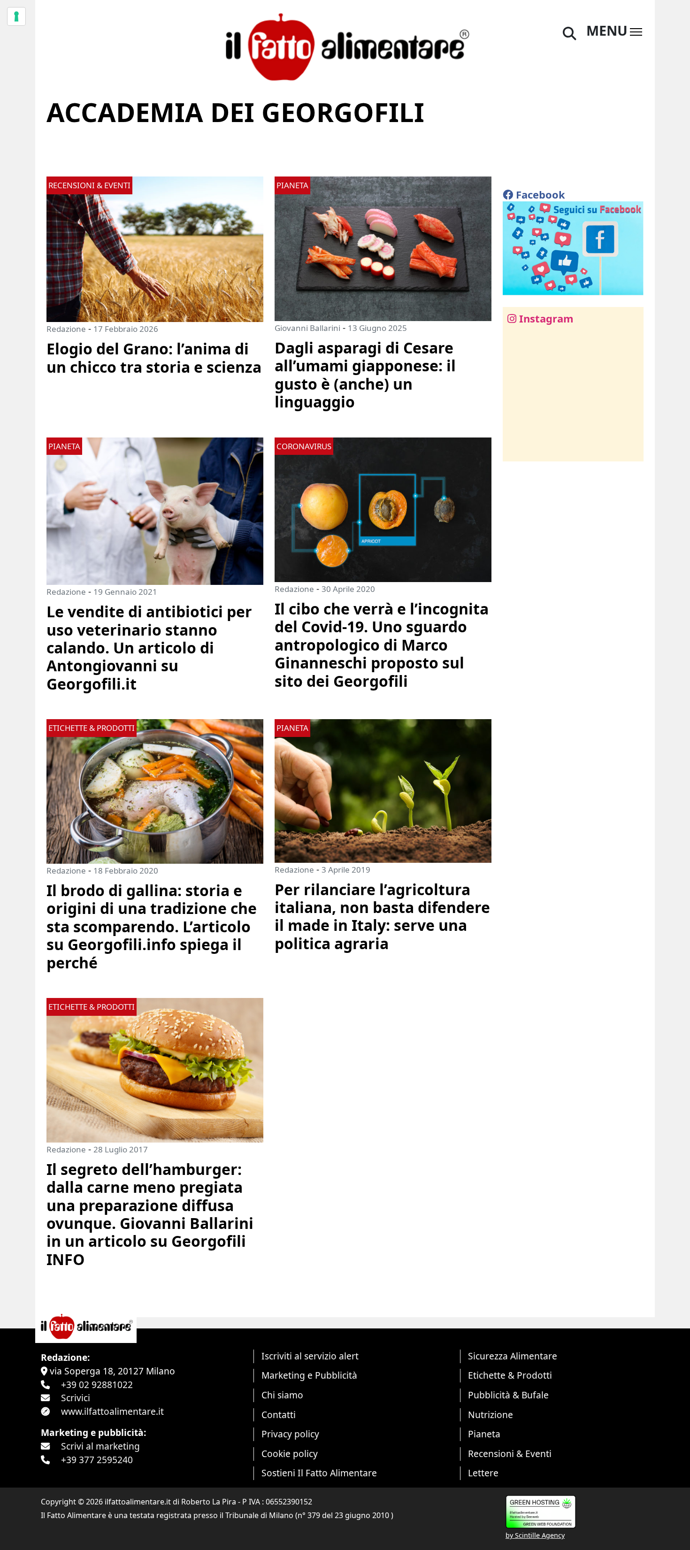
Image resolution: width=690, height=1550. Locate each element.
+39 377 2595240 (97, 1459)
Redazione (66, 328)
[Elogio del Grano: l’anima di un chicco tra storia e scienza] (154, 248)
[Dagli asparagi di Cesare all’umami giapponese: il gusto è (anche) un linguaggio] (383, 247)
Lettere (483, 1472)
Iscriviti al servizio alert (310, 1356)
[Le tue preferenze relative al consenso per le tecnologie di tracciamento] (16, 16)
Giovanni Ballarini (307, 327)
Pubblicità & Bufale (508, 1395)
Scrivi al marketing (100, 1446)
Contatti (278, 1414)
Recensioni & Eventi (510, 1453)
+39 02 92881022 (97, 1384)
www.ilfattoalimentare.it (112, 1411)
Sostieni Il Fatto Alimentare (319, 1472)
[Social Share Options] (517, 449)
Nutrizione (490, 1414)
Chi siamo (282, 1395)
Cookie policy (289, 1453)
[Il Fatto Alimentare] (345, 45)
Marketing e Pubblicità (309, 1375)
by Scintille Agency (535, 1535)
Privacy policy (290, 1433)
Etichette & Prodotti (510, 1375)
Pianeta (484, 1433)
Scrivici (75, 1397)
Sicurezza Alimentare (512, 1356)
